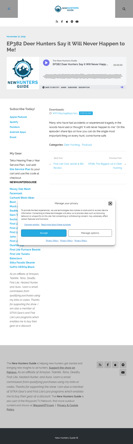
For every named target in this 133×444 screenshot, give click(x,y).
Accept (44, 233)
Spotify (14, 122)
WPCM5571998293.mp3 (65, 113)
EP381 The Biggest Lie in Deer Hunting (105, 165)
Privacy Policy (52, 241)
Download (85, 113)
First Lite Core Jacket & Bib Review (69, 165)
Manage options (90, 233)
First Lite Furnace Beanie (25, 249)
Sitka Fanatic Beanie (22, 262)
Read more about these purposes (56, 224)
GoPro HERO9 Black (22, 267)
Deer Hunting (72, 144)
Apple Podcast (18, 117)
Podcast (87, 144)
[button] (110, 203)
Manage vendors (31, 224)
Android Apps (18, 132)
